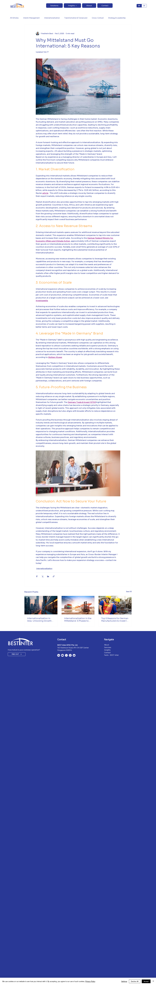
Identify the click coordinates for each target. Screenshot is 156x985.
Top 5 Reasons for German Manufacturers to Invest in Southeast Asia (114, 619)
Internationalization (52, 18)
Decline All (134, 981)
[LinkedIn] (58, 655)
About (106, 645)
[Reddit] (74, 655)
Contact (61, 639)
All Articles (14, 18)
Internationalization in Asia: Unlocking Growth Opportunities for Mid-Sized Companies (39, 619)
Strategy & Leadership (117, 18)
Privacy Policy (90, 981)
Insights (107, 650)
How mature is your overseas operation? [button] (24, 650)
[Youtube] (62, 655)
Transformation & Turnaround (75, 18)
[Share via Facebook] (37, 576)
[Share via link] (54, 576)
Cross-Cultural (98, 18)
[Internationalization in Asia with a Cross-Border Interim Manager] (40, 605)
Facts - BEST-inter (111, 655)
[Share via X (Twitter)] (42, 576)
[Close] (153, 981)
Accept (146, 981)
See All (129, 592)
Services (107, 647)
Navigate (109, 639)
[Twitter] (66, 655)
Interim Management (31, 18)
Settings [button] (124, 981)
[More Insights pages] (76, 5)
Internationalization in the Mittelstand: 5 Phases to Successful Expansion (77, 619)
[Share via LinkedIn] (48, 576)
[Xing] (70, 655)
